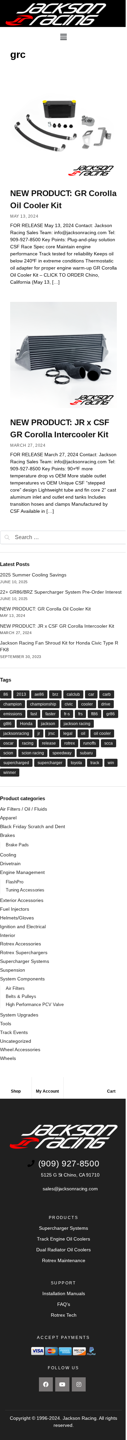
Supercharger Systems (24, 961)
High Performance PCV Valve (35, 1004)
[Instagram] (79, 1384)
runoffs (89, 743)
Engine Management (22, 872)
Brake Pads (17, 844)
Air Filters (15, 988)
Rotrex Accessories (20, 943)
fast (33, 714)
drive (105, 704)
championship (43, 704)
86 (5, 694)
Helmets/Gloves (17, 917)
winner (9, 772)
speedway (61, 753)
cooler (87, 704)
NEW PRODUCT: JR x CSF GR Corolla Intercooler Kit (57, 626)
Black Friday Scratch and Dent (32, 826)
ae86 (39, 694)
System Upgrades (19, 1015)
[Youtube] (62, 1384)
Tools (5, 1023)
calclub (73, 694)
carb (107, 694)
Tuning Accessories (25, 890)
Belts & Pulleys (21, 996)
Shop (16, 1091)
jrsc (51, 733)
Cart (111, 1091)
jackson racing (77, 723)
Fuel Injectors (14, 909)
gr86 (110, 714)
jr (39, 733)
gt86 (7, 723)
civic (69, 704)
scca (108, 743)
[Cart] (111, 1085)
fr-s (67, 714)
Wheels (8, 1058)
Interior (7, 935)
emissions (12, 714)
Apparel (8, 817)
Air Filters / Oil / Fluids (23, 809)
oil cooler (102, 733)
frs (80, 714)
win (111, 762)
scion (8, 753)
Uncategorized (15, 1041)
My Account (47, 1091)
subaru (86, 753)
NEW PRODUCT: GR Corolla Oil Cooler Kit (45, 609)
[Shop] (15, 1085)
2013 (21, 694)
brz (55, 694)
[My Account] (47, 1085)
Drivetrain (10, 863)
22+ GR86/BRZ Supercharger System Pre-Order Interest (61, 592)
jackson (48, 723)
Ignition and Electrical (23, 926)
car (91, 694)
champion (12, 704)
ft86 (94, 714)
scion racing (33, 753)
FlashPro (14, 881)
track (94, 762)
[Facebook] (46, 1384)
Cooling (8, 854)
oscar (8, 743)
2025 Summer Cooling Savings (33, 574)
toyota (76, 762)
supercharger (50, 762)
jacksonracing (16, 733)
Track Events (14, 1032)
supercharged (16, 762)
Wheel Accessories (20, 1049)
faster (50, 714)
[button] (63, 37)
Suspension (12, 970)
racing (28, 743)
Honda (26, 723)
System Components (22, 978)
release (49, 743)
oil (83, 733)
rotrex (69, 743)
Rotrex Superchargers (23, 952)
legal (67, 733)
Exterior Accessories (21, 900)
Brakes (7, 835)
